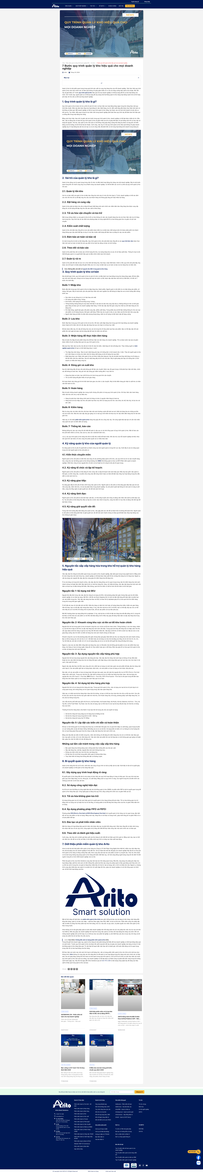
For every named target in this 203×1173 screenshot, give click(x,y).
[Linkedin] (139, 1165)
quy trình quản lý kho (85, 92)
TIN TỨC (92, 6)
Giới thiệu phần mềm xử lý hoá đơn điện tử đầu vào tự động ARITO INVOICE (100, 1013)
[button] (138, 77)
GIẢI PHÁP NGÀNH (81, 6)
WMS (99, 461)
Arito (71, 954)
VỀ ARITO (101, 6)
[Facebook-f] (143, 1165)
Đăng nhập (147, 1)
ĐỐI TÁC (121, 6)
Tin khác (93, 63)
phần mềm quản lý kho (82, 419)
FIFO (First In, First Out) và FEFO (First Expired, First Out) (88, 813)
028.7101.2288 (106, 960)
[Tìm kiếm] (137, 6)
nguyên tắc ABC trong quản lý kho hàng (95, 269)
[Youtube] (146, 1165)
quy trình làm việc (127, 241)
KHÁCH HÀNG (112, 6)
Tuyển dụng (134, 1)
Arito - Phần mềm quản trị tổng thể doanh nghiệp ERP (75, 63)
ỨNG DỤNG (68, 6)
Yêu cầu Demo (130, 6)
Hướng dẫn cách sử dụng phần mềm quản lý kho (90, 940)
